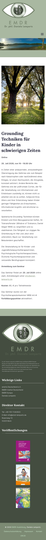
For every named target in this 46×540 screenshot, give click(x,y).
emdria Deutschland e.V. (11, 387)
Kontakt (39, 531)
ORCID (23, 536)
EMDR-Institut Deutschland (12, 390)
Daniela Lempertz (9, 396)
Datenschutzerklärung (12, 531)
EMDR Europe (7, 393)
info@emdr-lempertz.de (17, 415)
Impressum (28, 531)
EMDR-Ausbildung (19, 527)
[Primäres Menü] (42, 34)
